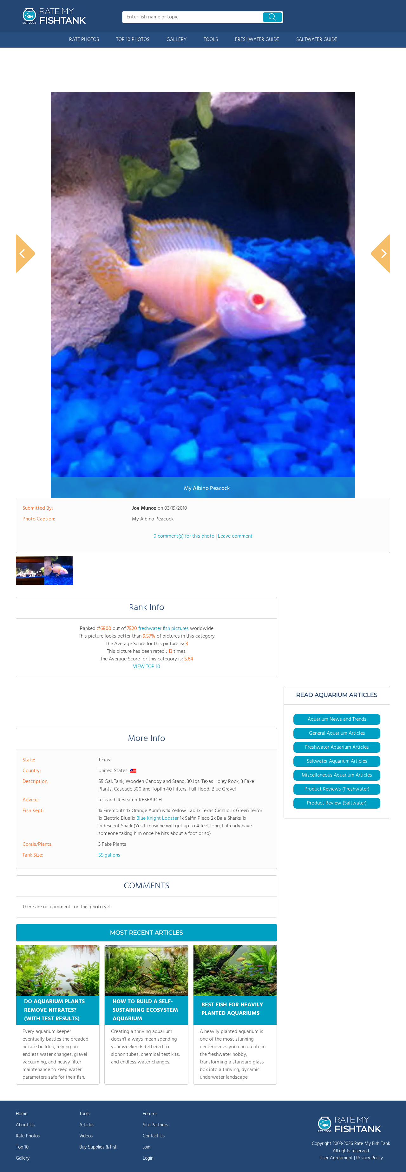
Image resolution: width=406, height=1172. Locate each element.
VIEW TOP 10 (146, 667)
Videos (86, 1136)
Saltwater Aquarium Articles (337, 761)
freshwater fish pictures (163, 629)
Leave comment (235, 536)
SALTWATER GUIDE (316, 40)
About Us (25, 1125)
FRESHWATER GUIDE (257, 40)
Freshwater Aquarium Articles (337, 747)
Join (146, 1147)
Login (148, 1158)
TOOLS (211, 40)
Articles (86, 1125)
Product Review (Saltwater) (337, 803)
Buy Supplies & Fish (98, 1147)
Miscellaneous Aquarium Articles (337, 775)
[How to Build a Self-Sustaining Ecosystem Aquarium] (146, 970)
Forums (150, 1114)
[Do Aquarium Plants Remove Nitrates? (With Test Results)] (57, 970)
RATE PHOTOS (84, 40)
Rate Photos (28, 1136)
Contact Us (154, 1136)
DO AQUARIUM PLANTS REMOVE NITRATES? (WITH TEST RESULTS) (54, 1010)
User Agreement (336, 1158)
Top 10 (22, 1147)
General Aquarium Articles (337, 733)
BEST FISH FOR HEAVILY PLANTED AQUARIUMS (232, 1009)
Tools (84, 1114)
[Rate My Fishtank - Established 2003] (55, 16)
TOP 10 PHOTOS (132, 40)
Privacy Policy (369, 1158)
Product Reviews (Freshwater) (337, 789)
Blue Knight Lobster (157, 818)
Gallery (22, 1158)
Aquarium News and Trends (337, 719)
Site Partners (155, 1125)
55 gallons (109, 855)
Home (22, 1114)
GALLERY (177, 40)
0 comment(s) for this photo (184, 536)
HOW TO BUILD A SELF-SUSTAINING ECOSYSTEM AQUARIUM (145, 1010)
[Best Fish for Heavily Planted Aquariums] (235, 970)
